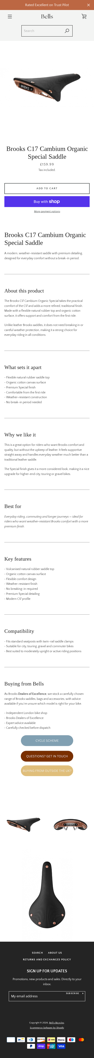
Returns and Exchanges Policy (47, 959)
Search (37, 952)
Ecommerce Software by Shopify (47, 1027)
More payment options (47, 211)
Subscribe (72, 993)
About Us (55, 952)
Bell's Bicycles (56, 1022)
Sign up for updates (47, 971)
